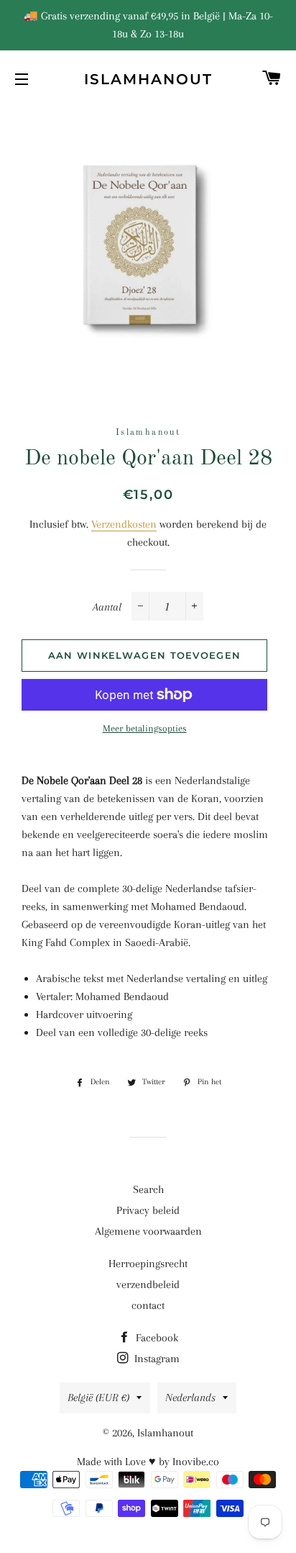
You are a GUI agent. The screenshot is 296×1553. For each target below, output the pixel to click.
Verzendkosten (124, 524)
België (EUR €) (98, 1397)
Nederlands (190, 1397)
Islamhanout (148, 79)
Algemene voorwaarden (148, 1231)
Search (148, 1189)
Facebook (155, 1337)
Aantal (107, 606)
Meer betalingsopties (145, 728)
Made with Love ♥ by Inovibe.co (148, 1461)
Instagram (155, 1358)
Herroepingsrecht (148, 1263)
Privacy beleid (148, 1210)
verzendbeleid (148, 1284)
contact (148, 1305)
